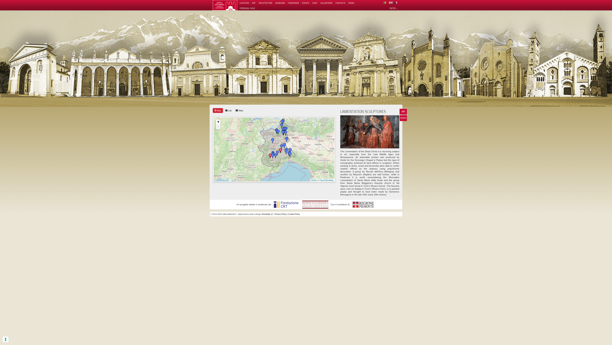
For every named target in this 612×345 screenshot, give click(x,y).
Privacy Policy (280, 214)
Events (305, 3)
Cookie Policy (294, 214)
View (240, 110)
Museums (280, 3)
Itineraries (293, 3)
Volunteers (326, 3)
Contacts (340, 3)
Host (314, 3)
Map (218, 110)
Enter (393, 8)
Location (244, 3)
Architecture (265, 3)
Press (351, 3)
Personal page (247, 8)
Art (254, 3)
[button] (280, 150)
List (229, 110)
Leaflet (314, 180)
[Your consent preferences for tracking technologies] (6, 339)
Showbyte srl (267, 214)
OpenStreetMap (327, 180)
